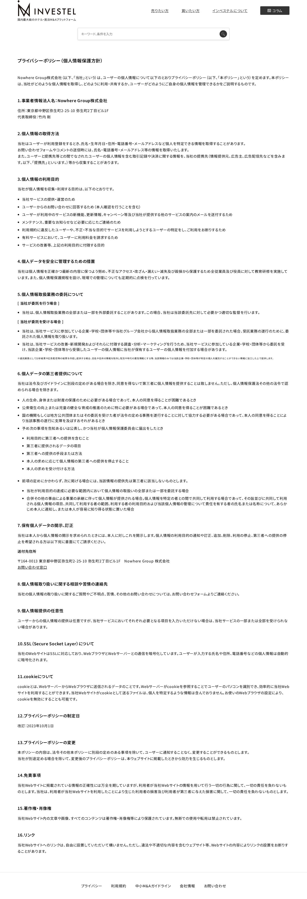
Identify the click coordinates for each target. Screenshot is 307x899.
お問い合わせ (215, 885)
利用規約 (118, 885)
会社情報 (187, 885)
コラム (277, 10)
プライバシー (91, 885)
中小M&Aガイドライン (153, 885)
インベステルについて (230, 10)
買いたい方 (191, 10)
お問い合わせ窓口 (32, 567)
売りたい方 (160, 10)
